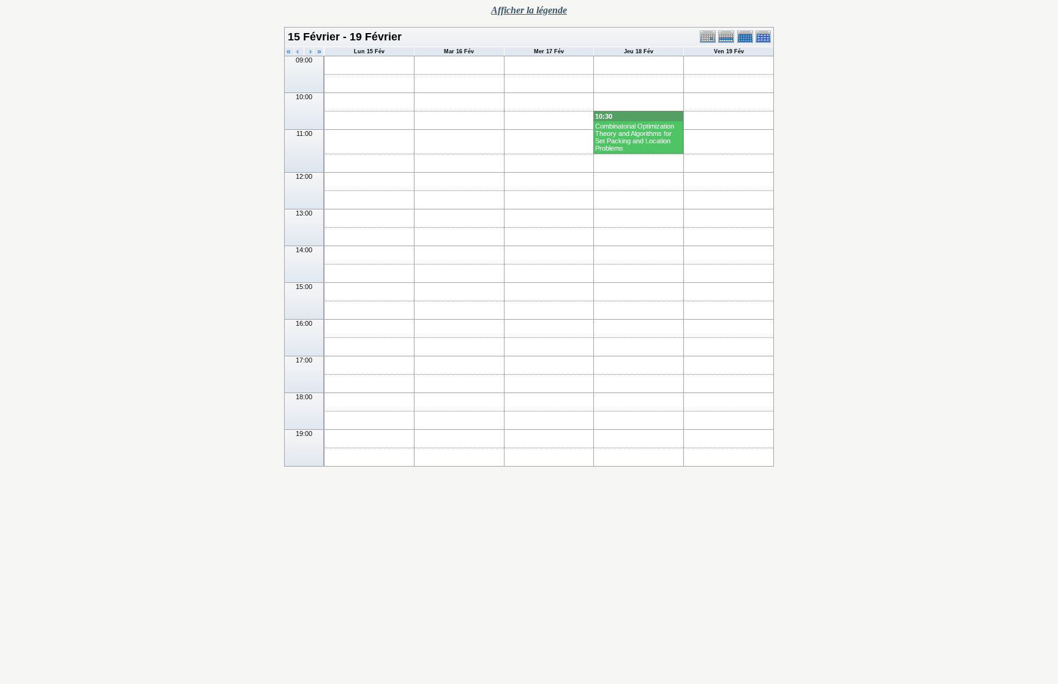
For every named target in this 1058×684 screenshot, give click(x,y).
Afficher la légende (529, 10)
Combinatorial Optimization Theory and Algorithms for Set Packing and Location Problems (634, 137)
